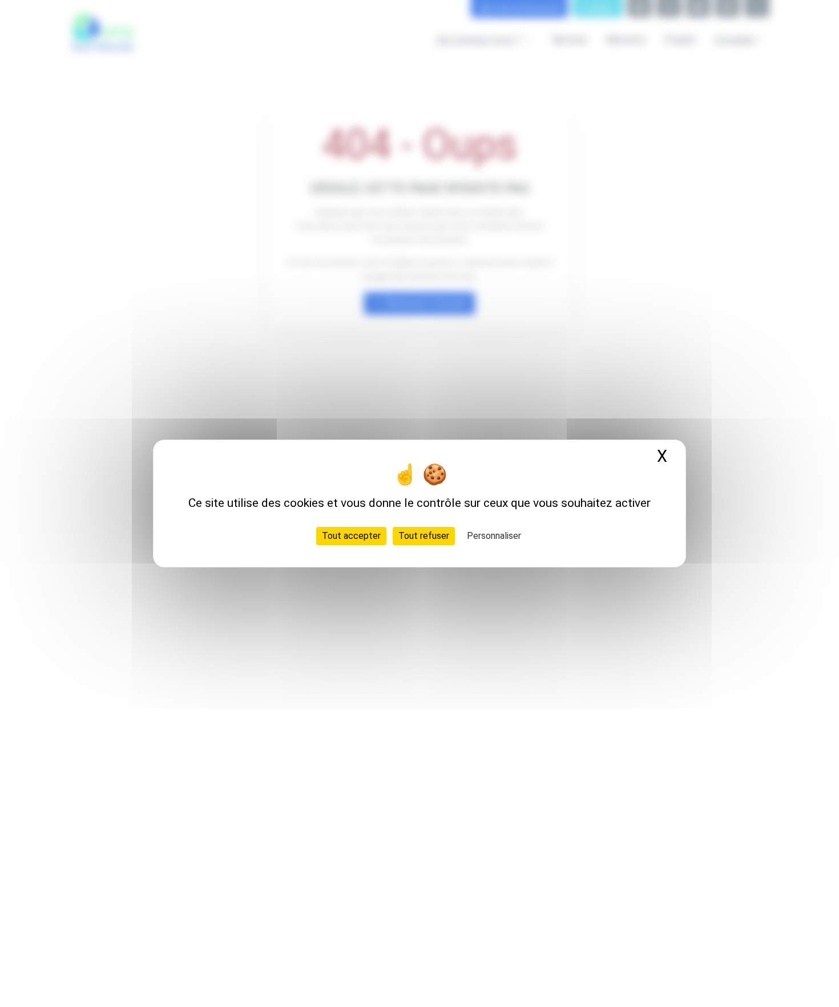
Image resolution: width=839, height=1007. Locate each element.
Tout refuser (423, 535)
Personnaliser (494, 535)
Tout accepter (351, 535)
